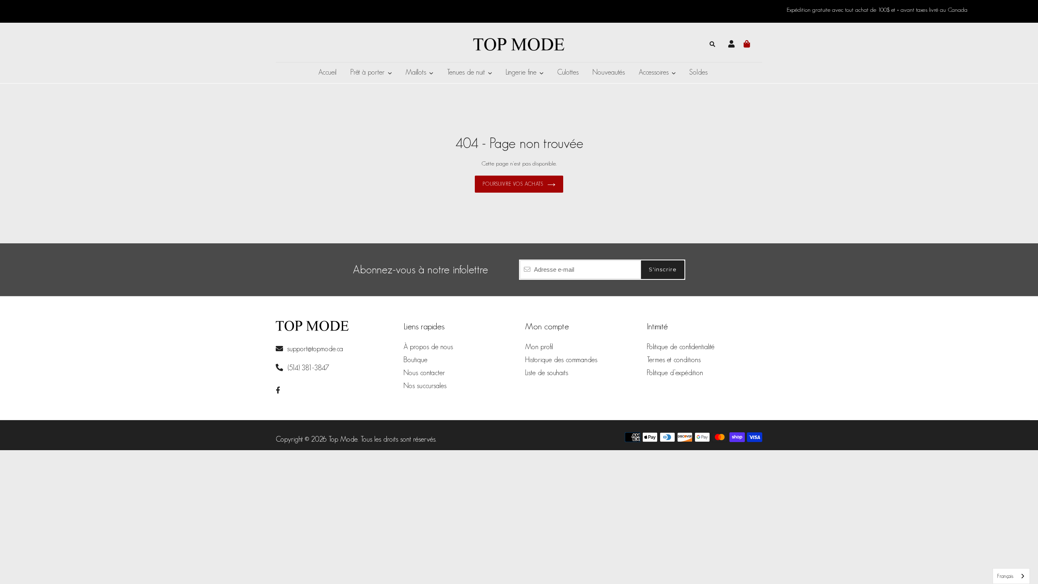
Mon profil (539, 347)
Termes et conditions (674, 360)
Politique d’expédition (675, 373)
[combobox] (1011, 576)
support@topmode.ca (315, 349)
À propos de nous (428, 347)
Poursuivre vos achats (513, 184)
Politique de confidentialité (680, 347)
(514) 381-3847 (307, 368)
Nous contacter (424, 373)
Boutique (415, 360)
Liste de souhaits (546, 373)
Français (1005, 576)
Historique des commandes (561, 360)
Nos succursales (424, 386)
